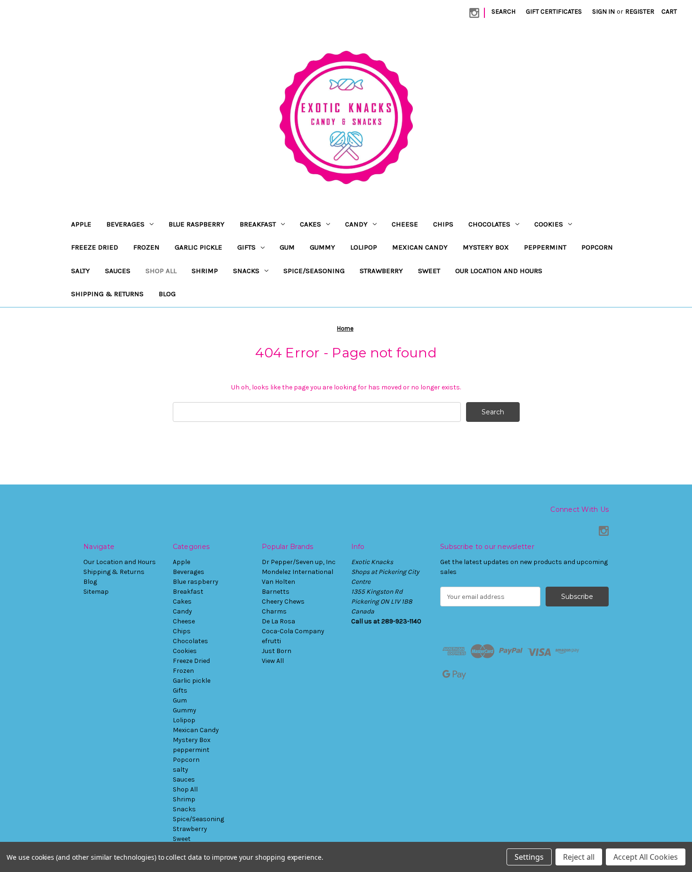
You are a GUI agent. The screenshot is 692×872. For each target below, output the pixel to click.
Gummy (322, 247)
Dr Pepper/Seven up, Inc (299, 562)
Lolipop (363, 247)
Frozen (146, 247)
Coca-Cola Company (293, 631)
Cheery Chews (283, 601)
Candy (356, 224)
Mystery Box (486, 247)
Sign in (603, 12)
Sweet (429, 270)
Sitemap (96, 592)
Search (503, 12)
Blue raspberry (197, 224)
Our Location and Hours (498, 270)
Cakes (310, 224)
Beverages (125, 224)
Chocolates (489, 224)
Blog (167, 294)
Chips (443, 224)
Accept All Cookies (645, 857)
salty (80, 270)
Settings (529, 857)
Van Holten (278, 582)
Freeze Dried (94, 247)
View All (273, 661)
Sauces (117, 270)
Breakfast (258, 224)
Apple (81, 224)
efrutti (271, 641)
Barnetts (276, 592)
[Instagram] (474, 13)
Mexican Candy (420, 247)
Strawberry (381, 270)
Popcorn (597, 247)
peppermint (545, 247)
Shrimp (205, 270)
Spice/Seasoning (314, 270)
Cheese (405, 224)
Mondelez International (297, 572)
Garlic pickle (198, 247)
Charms (274, 611)
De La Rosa (278, 621)
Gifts (246, 247)
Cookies (548, 224)
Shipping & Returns (107, 294)
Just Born (276, 651)
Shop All (161, 270)
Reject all (579, 857)
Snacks (246, 270)
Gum (287, 247)
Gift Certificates (554, 12)
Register (639, 12)
